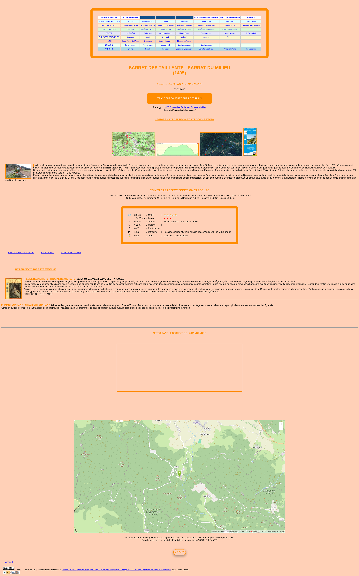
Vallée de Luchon (148, 29)
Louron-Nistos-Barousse (251, 25)
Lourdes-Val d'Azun (130, 25)
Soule (165, 21)
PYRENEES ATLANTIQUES (109, 21)
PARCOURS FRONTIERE (230, 18)
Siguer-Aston (184, 33)
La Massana (251, 49)
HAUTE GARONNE (109, 29)
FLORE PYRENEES (130, 18)
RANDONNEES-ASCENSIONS (206, 18)
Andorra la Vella (230, 49)
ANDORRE (109, 49)
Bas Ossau (230, 21)
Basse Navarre (148, 21)
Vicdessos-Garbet (165, 33)
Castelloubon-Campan (165, 25)
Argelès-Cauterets (148, 25)
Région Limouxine (165, 41)
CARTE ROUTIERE (71, 252)
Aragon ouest (148, 45)
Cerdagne (130, 37)
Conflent (165, 37)
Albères (230, 37)
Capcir (147, 37)
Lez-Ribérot (130, 33)
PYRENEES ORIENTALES (109, 37)
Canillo (148, 49)
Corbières (148, 41)
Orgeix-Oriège (206, 33)
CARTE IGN (47, 252)
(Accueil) (9, 562)
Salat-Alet (148, 33)
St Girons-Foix (251, 33)
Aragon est (165, 45)
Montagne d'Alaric (184, 41)
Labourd (130, 21)
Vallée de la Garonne (206, 29)
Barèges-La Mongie (184, 25)
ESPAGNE (109, 45)
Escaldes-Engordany (184, 49)
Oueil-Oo (130, 29)
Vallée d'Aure (230, 25)
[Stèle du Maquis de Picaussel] (33, 165)
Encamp (165, 49)
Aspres (206, 37)
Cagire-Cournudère (229, 29)
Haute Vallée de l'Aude (130, 41)
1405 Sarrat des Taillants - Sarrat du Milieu (185, 107)
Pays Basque (130, 45)
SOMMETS (251, 18)
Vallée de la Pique (184, 29)
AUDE (109, 41)
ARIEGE (109, 33)
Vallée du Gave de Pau (206, 25)
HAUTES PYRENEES (109, 25)
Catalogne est (206, 45)
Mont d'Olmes (230, 33)
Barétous (184, 21)
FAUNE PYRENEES (109, 18)
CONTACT (179, 552)
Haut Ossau (251, 21)
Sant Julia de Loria (206, 49)
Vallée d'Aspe (206, 21)
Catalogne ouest (184, 45)
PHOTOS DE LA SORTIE (21, 252)
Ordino (130, 49)
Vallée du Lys (165, 29)
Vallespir (184, 37)
